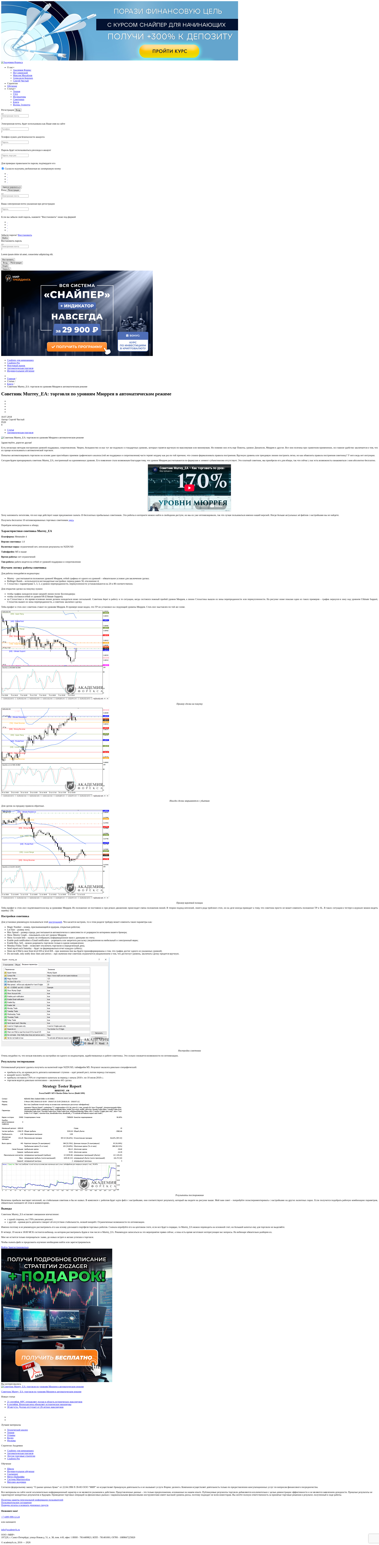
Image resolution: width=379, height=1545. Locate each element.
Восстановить (25, 235)
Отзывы (11, 1435)
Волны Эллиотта (21, 104)
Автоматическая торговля (20, 368)
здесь (71, 520)
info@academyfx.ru (10, 1529)
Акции (5, 266)
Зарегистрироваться (18, 1247)
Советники (18, 99)
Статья (10, 430)
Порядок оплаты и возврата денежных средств (24, 1505)
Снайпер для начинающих (20, 360)
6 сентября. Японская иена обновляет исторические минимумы (39, 1404)
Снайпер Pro (13, 363)
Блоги (16, 102)
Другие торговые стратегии (21, 1456)
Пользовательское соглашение (16, 1502)
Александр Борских (23, 78)
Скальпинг (12, 1474)
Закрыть (6, 269)
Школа (10, 1468)
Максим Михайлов (22, 75)
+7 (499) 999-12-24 (10, 1517)
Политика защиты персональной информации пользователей (32, 1500)
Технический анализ (17, 1430)
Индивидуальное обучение (20, 371)
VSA (15, 94)
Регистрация (13, 190)
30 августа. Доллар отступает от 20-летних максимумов (35, 1407)
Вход (18, 110)
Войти (4, 1247)
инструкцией (55, 922)
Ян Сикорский (20, 72)
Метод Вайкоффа (15, 1476)
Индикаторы (19, 96)
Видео (10, 1438)
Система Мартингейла (18, 1479)
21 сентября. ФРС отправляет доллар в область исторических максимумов (44, 1401)
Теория (16, 91)
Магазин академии (16, 1482)
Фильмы (11, 1440)
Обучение (12, 86)
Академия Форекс (22, 70)
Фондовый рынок (16, 365)
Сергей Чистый (21, 80)
